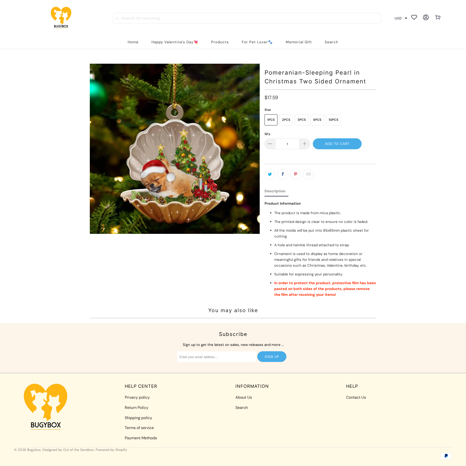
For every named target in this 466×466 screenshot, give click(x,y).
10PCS (333, 120)
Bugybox (34, 450)
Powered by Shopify (111, 450)
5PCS (317, 120)
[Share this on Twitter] (270, 174)
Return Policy (136, 407)
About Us (243, 397)
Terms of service (139, 427)
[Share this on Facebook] (282, 174)
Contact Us (356, 397)
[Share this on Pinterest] (295, 174)
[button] (220, 42)
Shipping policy (138, 417)
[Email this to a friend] (308, 174)
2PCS (286, 120)
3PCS (302, 120)
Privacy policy (137, 397)
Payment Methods (141, 437)
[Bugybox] (62, 18)
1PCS (271, 120)
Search (241, 407)
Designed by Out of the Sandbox (68, 450)
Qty (267, 134)
